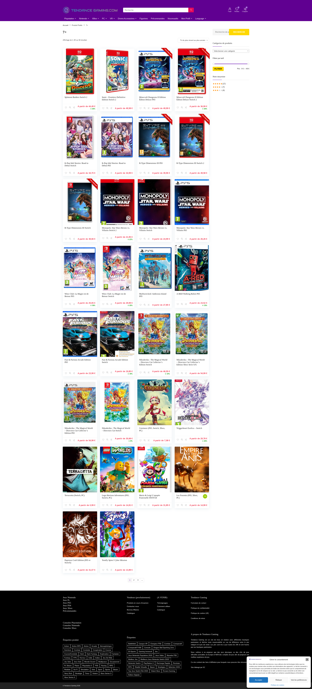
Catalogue (161, 610)
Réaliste (67, 669)
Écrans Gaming (169, 671)
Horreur (83, 658)
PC (103, 19)
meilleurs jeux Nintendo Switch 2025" (155, 659)
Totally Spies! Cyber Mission (114, 560)
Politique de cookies (277, 685)
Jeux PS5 (67, 603)
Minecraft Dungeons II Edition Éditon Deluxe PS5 (152, 98)
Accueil (65, 25)
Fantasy (67, 658)
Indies (97, 658)
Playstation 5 (87, 666)
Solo (93, 669)
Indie (90, 658)
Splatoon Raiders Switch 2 (76, 97)
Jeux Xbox (67, 608)
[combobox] (231, 51)
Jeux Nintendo (69, 597)
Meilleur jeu (133, 659)
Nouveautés (173, 19)
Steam (115, 669)
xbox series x (69, 677)
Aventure (67, 650)
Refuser (279, 680)
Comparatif (177, 644)
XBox (94, 19)
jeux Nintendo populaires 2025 (140, 655)
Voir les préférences (299, 680)
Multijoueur (102, 662)
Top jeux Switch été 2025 (138, 671)
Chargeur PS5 (155, 644)
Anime (86, 646)
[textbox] (231, 51)
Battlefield (132, 644)
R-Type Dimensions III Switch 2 (190, 163)
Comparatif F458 (134, 648)
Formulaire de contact (198, 603)
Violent (95, 673)
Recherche (239, 32)
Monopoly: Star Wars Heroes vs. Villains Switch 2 (116, 229)
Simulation (85, 669)
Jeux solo (77, 662)
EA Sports (132, 651)
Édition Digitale (134, 675)
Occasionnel (114, 662)
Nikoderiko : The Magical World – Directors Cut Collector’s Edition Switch (153, 362)
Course (108, 650)
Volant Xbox (155, 671)
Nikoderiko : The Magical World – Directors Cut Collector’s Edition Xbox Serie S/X (190, 362)
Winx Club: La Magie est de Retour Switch (114, 295)
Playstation (69, 19)
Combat (77, 650)
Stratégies (162, 667)
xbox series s (106, 673)
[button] (307, 659)
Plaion (77, 666)
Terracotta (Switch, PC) (75, 495)
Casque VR (143, 644)
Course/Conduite (70, 654)
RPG (111, 666)
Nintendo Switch (134, 663)
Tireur (87, 673)
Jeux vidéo (159, 655)
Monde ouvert (89, 662)
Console (147, 648)
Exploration (104, 654)
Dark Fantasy (92, 654)
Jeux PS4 (67, 605)
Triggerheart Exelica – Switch (189, 428)
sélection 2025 (174, 667)
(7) (223, 87)
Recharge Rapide (163, 663)
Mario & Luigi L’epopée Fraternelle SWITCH (149, 496)
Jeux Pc (66, 600)
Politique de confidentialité (200, 608)
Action (66, 646)
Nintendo (83, 19)
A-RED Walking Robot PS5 (188, 294)
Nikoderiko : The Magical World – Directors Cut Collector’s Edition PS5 (79, 430)
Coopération (97, 650)
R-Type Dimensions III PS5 (151, 163)
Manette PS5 (172, 655)
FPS (75, 658)
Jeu (156, 651)
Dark (82, 654)
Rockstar (176, 663)
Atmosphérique (106, 646)
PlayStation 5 (149, 663)
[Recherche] (191, 10)
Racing (104, 666)
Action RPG (76, 646)
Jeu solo (67, 662)
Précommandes (158, 19)
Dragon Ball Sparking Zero (163, 648)
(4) (223, 90)
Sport (100, 669)
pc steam (68, 666)
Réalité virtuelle (141, 667)
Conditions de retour (198, 618)
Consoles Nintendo (71, 625)
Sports (107, 669)
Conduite (86, 650)
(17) (224, 84)
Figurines (144, 19)
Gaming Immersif (145, 651)
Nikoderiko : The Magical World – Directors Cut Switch (116, 429)
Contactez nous (133, 606)
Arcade (94, 646)
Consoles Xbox (69, 628)
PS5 (96, 666)
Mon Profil (185, 19)
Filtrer (218, 69)
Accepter (258, 680)
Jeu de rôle (107, 658)
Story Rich (68, 673)
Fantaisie (115, 654)
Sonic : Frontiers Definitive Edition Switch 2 (113, 98)
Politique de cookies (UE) (200, 613)
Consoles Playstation (72, 622)
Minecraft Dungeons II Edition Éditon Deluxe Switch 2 (189, 98)
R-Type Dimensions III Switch (78, 228)
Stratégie (78, 673)
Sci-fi (75, 669)
